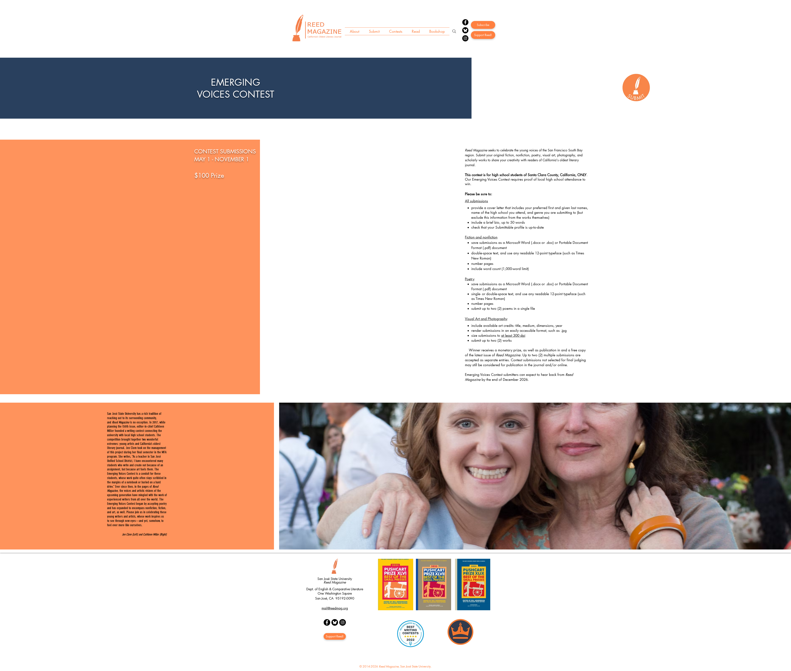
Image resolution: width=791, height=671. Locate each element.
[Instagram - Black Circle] (342, 622)
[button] (354, 31)
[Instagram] (465, 38)
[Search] (454, 31)
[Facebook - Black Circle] (327, 622)
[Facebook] (465, 22)
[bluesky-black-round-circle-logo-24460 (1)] (465, 30)
